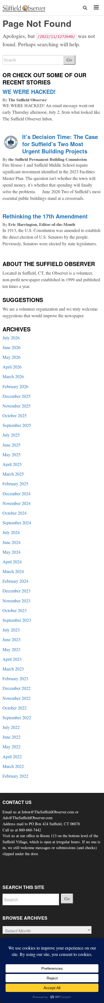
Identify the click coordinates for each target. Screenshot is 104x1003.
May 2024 (11, 552)
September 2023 (16, 620)
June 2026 (11, 347)
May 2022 (11, 746)
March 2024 (13, 571)
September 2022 (16, 717)
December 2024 (16, 493)
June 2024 (11, 542)
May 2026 (11, 357)
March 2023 (13, 669)
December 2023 (16, 591)
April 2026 (12, 367)
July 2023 (11, 630)
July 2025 (11, 435)
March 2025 (13, 474)
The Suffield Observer (27, 100)
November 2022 (16, 698)
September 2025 (16, 425)
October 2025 (14, 415)
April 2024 (12, 561)
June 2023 (11, 639)
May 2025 (11, 454)
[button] (85, 7)
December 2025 (16, 396)
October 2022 (14, 708)
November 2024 (16, 503)
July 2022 (11, 727)
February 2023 (15, 678)
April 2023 (12, 659)
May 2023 (11, 649)
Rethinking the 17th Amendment (45, 216)
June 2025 (11, 445)
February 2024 (15, 581)
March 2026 (13, 376)
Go (69, 60)
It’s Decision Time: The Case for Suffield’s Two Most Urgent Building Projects (60, 144)
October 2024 (14, 513)
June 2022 (11, 737)
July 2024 (11, 532)
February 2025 (15, 483)
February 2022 (15, 776)
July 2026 (11, 338)
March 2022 (13, 766)
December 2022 (16, 688)
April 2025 (12, 464)
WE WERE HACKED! (29, 91)
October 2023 (14, 610)
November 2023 (16, 601)
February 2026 (15, 386)
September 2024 (16, 522)
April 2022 (12, 756)
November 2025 (16, 406)
